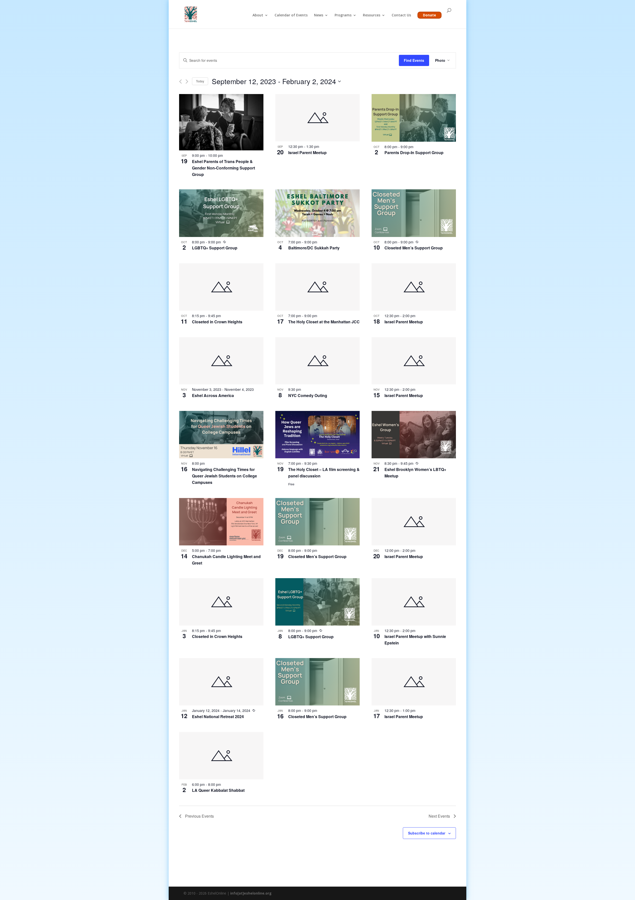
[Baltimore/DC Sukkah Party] (317, 213)
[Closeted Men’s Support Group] (414, 213)
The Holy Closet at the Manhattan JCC (324, 322)
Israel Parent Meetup (307, 152)
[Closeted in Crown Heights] (221, 287)
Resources (371, 15)
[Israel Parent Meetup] (317, 117)
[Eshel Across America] (221, 361)
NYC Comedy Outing (307, 395)
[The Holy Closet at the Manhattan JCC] (317, 287)
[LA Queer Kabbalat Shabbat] (221, 755)
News (318, 15)
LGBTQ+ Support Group (214, 248)
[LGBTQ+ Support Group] (221, 213)
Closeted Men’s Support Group (413, 248)
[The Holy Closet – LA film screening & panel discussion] (317, 434)
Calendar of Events (291, 15)
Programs (343, 15)
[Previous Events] (180, 81)
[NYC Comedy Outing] (317, 361)
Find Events (414, 60)
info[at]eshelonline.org (251, 893)
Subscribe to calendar (426, 833)
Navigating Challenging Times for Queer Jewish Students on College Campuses (224, 476)
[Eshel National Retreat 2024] (221, 681)
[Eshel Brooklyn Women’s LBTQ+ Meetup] (414, 434)
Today (200, 81)
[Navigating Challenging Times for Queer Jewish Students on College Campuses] (221, 434)
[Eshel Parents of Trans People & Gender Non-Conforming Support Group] (221, 122)
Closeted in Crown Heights (217, 322)
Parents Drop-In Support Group (414, 152)
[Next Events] (187, 81)
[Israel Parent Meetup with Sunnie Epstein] (414, 602)
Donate (429, 15)
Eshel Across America (213, 395)
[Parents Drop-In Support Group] (414, 117)
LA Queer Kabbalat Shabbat (218, 790)
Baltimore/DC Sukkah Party (314, 248)
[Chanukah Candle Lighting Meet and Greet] (221, 521)
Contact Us (401, 15)
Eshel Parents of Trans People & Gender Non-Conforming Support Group (223, 168)
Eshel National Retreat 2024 (218, 716)
